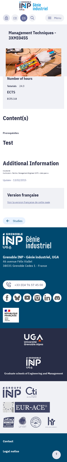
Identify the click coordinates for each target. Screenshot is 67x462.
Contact (8, 441)
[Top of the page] (58, 455)
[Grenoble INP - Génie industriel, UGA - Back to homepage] (33, 6)
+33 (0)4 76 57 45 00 (28, 285)
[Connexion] (6, 18)
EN (24, 18)
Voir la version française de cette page (28, 202)
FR (15, 18)
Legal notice (11, 451)
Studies (18, 221)
